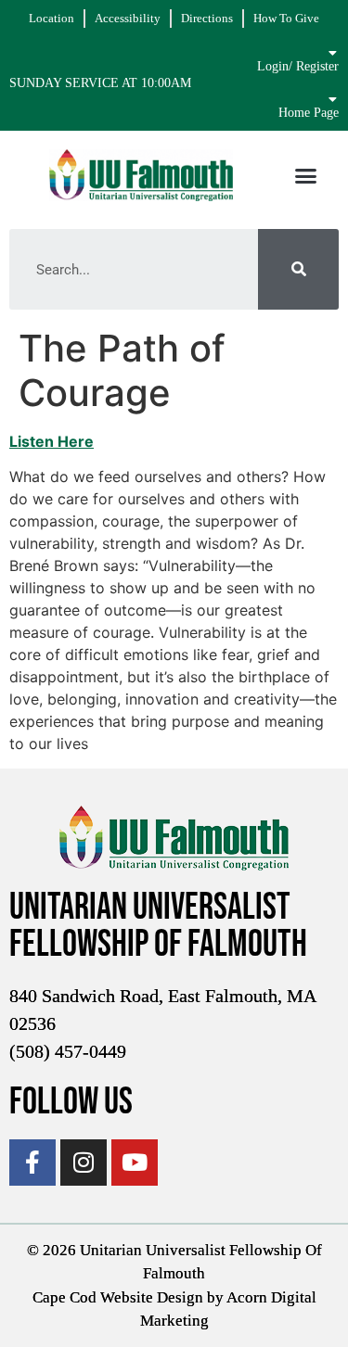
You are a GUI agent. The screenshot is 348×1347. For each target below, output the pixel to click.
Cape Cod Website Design (117, 1297)
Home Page (308, 113)
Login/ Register (298, 66)
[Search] (298, 269)
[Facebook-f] (32, 1162)
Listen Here (51, 441)
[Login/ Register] (332, 52)
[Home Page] (332, 99)
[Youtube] (134, 1162)
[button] (306, 175)
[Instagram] (83, 1162)
